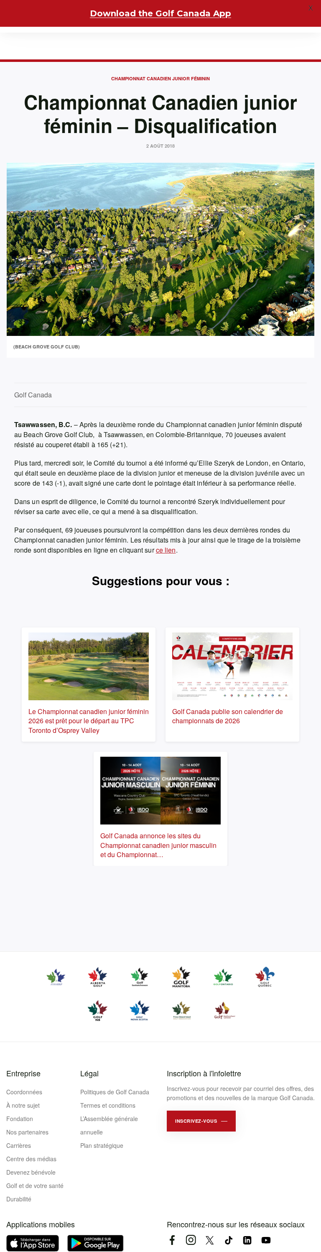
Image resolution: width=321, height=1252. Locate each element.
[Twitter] (209, 1240)
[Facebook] (172, 1240)
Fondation (19, 1118)
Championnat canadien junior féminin (160, 78)
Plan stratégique (101, 1145)
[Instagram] (191, 1240)
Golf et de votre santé (35, 1185)
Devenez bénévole (31, 1172)
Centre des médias (31, 1159)
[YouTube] (266, 1240)
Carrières (18, 1145)
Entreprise (23, 1073)
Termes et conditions (107, 1105)
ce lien (166, 550)
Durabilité (18, 1199)
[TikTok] (228, 1240)
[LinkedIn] (247, 1240)
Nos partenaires (27, 1132)
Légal (89, 1073)
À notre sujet (23, 1105)
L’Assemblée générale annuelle (109, 1125)
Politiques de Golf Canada (114, 1092)
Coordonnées (24, 1092)
